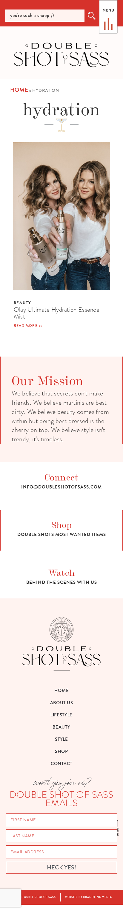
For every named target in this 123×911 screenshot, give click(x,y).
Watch (61, 572)
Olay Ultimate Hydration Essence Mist (56, 313)
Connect (61, 477)
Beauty (22, 303)
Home (19, 90)
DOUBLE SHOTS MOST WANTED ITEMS (61, 534)
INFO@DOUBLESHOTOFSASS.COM (61, 487)
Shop (61, 524)
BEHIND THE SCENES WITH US (61, 582)
